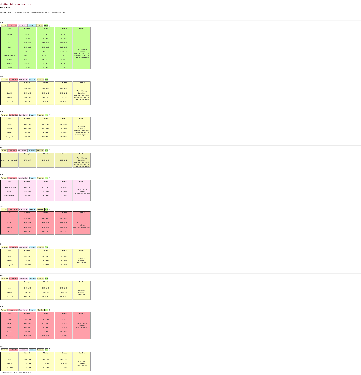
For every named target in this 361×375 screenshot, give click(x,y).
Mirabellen (40, 25)
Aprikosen (4, 25)
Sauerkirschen (22, 25)
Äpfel (46, 79)
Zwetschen (32, 25)
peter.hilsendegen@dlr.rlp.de (8, 372)
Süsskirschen (13, 25)
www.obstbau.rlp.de (25, 372)
